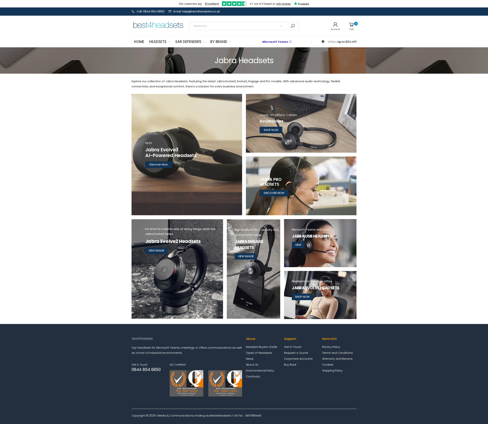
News (250, 359)
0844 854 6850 (146, 369)
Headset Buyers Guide (261, 347)
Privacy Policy (331, 347)
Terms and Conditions (337, 353)
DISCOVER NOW (274, 193)
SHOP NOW (271, 130)
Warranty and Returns (337, 359)
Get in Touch (293, 347)
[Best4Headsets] (301, 123)
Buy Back (290, 365)
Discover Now (158, 164)
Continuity (253, 376)
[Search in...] (292, 26)
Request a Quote (296, 353)
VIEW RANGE (156, 250)
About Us (252, 365)
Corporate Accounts (298, 359)
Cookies (327, 365)
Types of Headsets (259, 353)
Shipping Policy (332, 370)
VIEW (298, 245)
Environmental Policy (260, 370)
